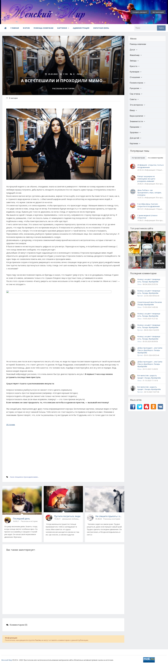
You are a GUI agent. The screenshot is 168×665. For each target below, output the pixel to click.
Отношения (135, 77)
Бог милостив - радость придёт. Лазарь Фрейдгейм (149, 376)
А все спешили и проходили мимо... (24, 477)
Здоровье (134, 132)
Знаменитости (136, 121)
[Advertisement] (63, 456)
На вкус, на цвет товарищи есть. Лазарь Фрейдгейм (148, 280)
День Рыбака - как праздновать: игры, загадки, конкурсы (149, 192)
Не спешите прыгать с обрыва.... (108, 516)
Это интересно (136, 105)
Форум (26, 28)
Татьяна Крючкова (158, 256)
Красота (133, 66)
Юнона (132, 267)
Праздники (134, 127)
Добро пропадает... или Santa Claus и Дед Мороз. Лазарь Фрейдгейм (149, 350)
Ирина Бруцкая (157, 243)
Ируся (143, 255)
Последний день (21, 518)
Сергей (132, 255)
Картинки (62, 28)
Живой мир (135, 55)
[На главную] (15, 12)
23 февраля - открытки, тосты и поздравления (150, 166)
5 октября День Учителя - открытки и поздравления (148, 205)
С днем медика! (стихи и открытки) (147, 216)
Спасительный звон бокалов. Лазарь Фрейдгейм (149, 303)
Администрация (81, 28)
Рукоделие (134, 88)
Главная (14, 28)
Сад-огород (135, 94)
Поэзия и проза (136, 83)
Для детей (134, 138)
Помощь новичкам (43, 28)
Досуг (132, 50)
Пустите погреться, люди (67, 516)
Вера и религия (136, 116)
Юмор (132, 110)
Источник (10, 424)
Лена (131, 242)
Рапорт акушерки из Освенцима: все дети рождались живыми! (146, 178)
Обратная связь (101, 28)
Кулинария (134, 72)
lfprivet (140, 296)
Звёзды (133, 61)
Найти (161, 28)
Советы (133, 99)
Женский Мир (6, 660)
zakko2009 (145, 267)
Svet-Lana (157, 267)
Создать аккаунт (140, 12)
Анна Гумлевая (145, 243)
